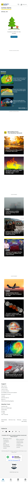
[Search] (18, 4)
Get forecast (14, 36)
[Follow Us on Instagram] (6, 431)
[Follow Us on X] (19, 431)
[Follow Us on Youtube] (9, 431)
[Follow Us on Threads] (16, 431)
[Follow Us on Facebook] (3, 431)
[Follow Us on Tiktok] (12, 431)
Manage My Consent (6, 394)
